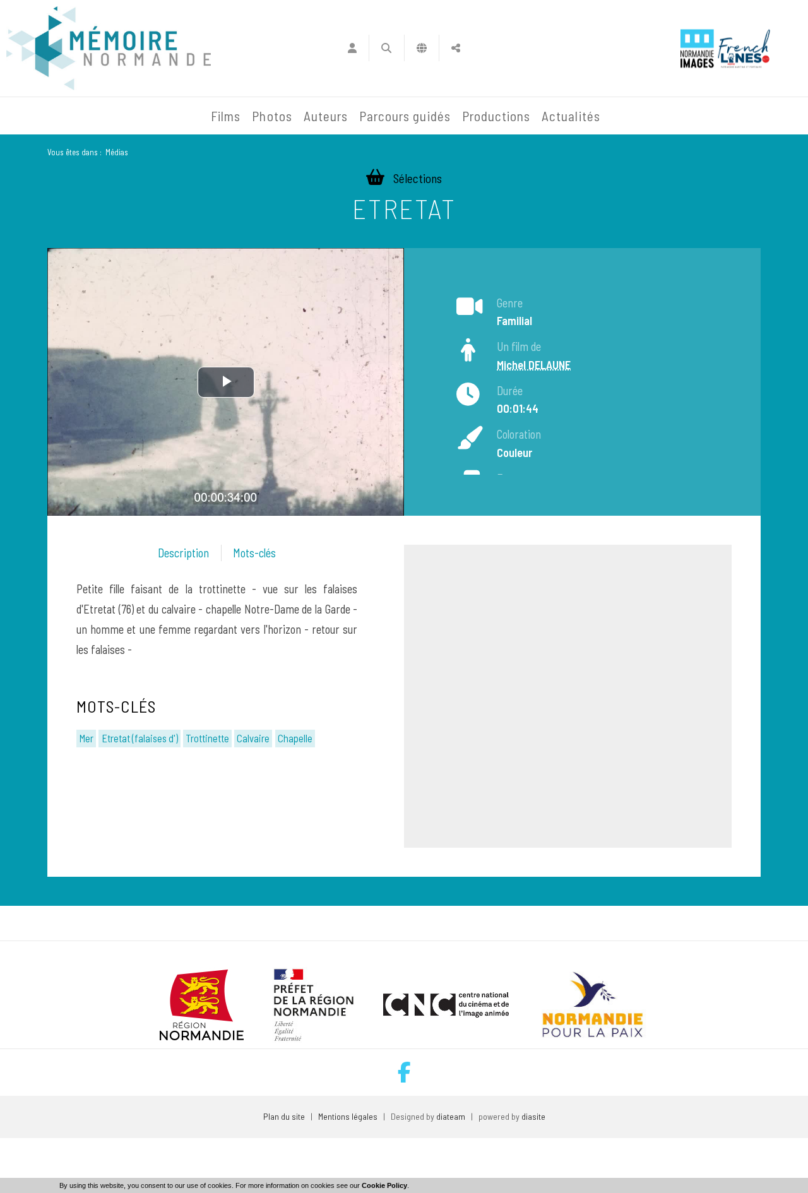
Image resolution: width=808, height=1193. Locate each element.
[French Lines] (744, 48)
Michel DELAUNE (534, 365)
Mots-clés (254, 553)
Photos (272, 116)
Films (226, 116)
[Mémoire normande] (108, 48)
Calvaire (253, 738)
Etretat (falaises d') (140, 738)
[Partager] (456, 48)
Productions (496, 116)
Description (183, 553)
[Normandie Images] (697, 48)
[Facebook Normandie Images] (404, 1072)
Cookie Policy (384, 1185)
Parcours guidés (405, 116)
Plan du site (284, 1116)
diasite (533, 1116)
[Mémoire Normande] (69, 116)
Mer (86, 738)
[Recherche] (386, 48)
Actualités (571, 116)
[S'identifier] (352, 48)
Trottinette (207, 738)
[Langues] (422, 48)
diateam (450, 1116)
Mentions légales (347, 1116)
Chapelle (295, 738)
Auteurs (326, 116)
